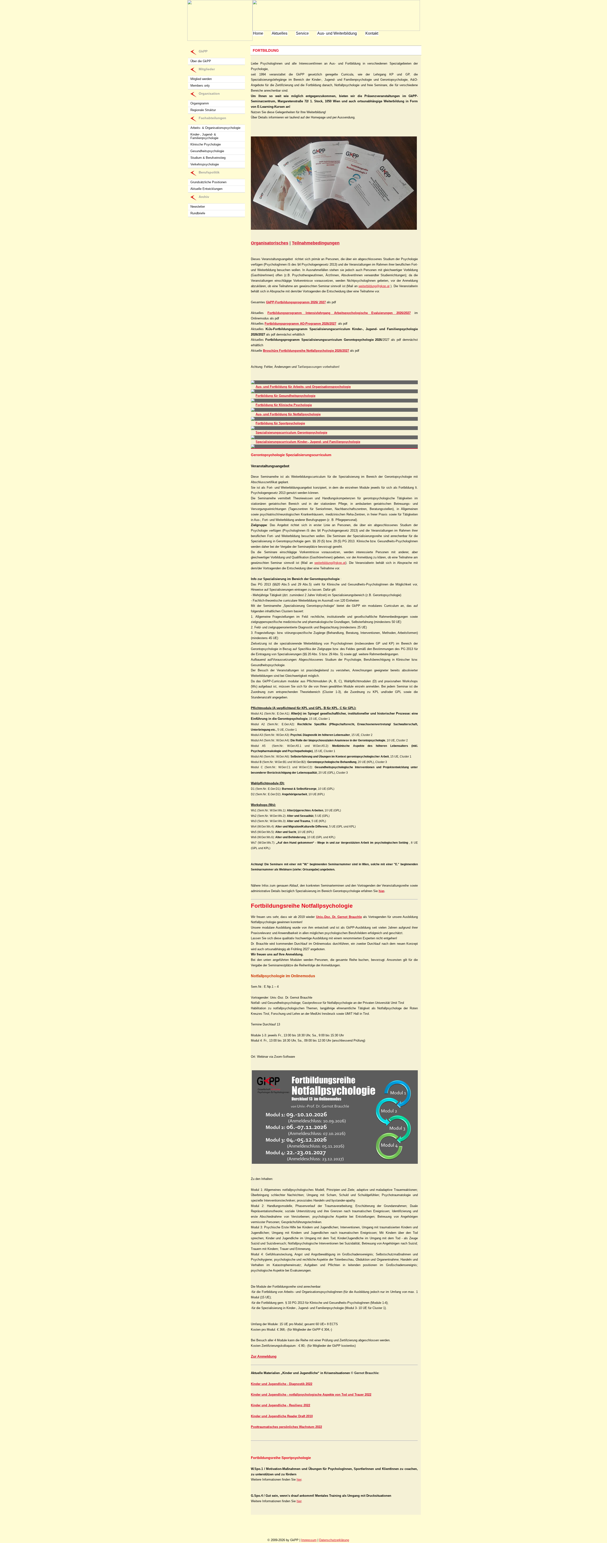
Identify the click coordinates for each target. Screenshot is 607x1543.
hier (381, 891)
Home (258, 33)
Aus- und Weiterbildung (337, 33)
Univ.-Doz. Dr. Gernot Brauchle (339, 917)
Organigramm (199, 103)
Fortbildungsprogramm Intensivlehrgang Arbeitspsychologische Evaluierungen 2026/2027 (339, 313)
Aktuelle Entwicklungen (206, 189)
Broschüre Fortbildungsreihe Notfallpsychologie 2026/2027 (306, 350)
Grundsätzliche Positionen (208, 182)
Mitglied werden (201, 79)
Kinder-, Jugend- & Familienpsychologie (204, 136)
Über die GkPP (200, 61)
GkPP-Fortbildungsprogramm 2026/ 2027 (296, 302)
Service (302, 33)
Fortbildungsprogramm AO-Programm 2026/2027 (300, 323)
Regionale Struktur (203, 110)
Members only (200, 85)
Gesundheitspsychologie (207, 151)
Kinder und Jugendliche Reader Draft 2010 (282, 1416)
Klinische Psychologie (205, 144)
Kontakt (371, 33)
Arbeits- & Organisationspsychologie (215, 128)
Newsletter (197, 206)
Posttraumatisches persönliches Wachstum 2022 (286, 1427)
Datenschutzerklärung (334, 1540)
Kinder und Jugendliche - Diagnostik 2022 (281, 1384)
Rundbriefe (197, 213)
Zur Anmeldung (263, 1356)
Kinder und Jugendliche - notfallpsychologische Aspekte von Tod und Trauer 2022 (311, 1394)
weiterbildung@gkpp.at (374, 286)
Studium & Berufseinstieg (207, 157)
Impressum (309, 1540)
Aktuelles (279, 33)
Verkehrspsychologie (204, 164)
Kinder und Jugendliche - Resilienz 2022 (280, 1405)
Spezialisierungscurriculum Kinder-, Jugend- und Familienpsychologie (308, 442)
